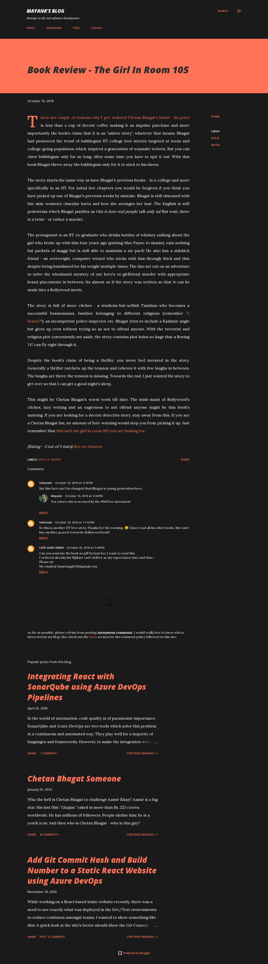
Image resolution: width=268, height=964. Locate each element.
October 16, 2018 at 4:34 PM (84, 496)
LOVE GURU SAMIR (51, 547)
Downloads (53, 28)
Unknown (45, 483)
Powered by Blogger (136, 953)
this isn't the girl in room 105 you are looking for (100, 430)
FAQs (76, 28)
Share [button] (215, 116)
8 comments (49, 834)
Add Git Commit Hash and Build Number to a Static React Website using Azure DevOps (92, 870)
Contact (96, 28)
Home (31, 28)
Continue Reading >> (142, 753)
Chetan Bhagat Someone (74, 778)
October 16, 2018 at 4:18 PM (74, 483)
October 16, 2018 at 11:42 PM (74, 522)
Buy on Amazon (87, 446)
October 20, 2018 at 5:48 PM (86, 547)
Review (215, 145)
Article (215, 138)
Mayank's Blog (45, 11)
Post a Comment (52, 937)
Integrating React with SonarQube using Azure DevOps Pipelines (86, 687)
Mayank (56, 496)
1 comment (48, 753)
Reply (43, 513)
